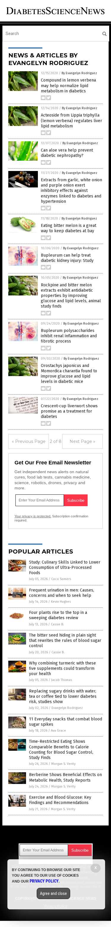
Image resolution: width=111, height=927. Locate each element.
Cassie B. (57, 624)
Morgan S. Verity (63, 764)
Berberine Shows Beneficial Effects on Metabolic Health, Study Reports (65, 777)
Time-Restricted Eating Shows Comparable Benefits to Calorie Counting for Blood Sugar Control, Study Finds (61, 749)
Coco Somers (61, 579)
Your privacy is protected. (33, 516)
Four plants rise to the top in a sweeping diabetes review (58, 615)
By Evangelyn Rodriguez (79, 73)
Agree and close (53, 893)
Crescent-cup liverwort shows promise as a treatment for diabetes (69, 411)
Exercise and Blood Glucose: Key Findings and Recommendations (60, 800)
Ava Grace (58, 730)
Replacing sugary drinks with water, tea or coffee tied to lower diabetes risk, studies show (62, 696)
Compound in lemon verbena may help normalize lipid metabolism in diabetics (68, 85)
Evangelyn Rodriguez (67, 708)
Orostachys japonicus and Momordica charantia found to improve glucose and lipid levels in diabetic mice (69, 373)
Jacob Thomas (61, 680)
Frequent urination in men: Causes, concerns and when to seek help (61, 593)
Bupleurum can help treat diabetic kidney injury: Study (67, 258)
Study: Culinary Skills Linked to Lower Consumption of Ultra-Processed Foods (64, 567)
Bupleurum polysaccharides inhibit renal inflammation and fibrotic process (69, 336)
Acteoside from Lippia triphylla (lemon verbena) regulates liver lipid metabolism (71, 120)
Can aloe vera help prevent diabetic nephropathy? (67, 153)
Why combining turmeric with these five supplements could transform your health (62, 668)
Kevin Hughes (61, 602)
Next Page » (82, 441)
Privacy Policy (44, 881)
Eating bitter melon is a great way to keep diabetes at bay (68, 228)
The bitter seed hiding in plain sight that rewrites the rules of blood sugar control (65, 640)
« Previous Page (29, 441)
